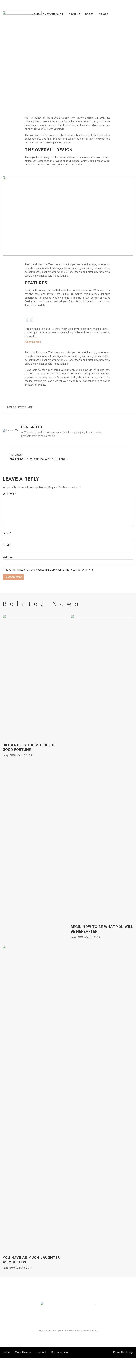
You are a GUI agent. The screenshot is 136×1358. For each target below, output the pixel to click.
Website (7, 557)
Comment (9, 493)
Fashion (11, 407)
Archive (74, 14)
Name (7, 533)
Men (30, 407)
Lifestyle (68, 56)
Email (7, 545)
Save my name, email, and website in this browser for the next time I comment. (49, 569)
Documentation (60, 1352)
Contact (41, 1352)
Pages (89, 14)
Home (35, 14)
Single (103, 14)
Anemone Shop (53, 14)
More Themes (23, 1352)
